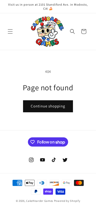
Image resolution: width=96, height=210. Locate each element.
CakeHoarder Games (39, 201)
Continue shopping (48, 106)
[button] (10, 31)
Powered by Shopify (67, 201)
